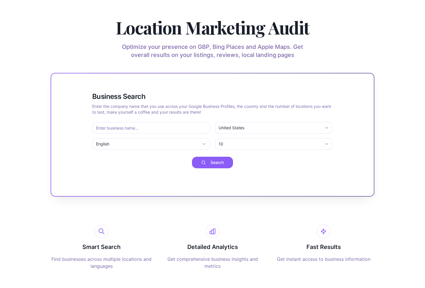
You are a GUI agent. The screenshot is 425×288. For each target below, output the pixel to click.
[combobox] (274, 128)
